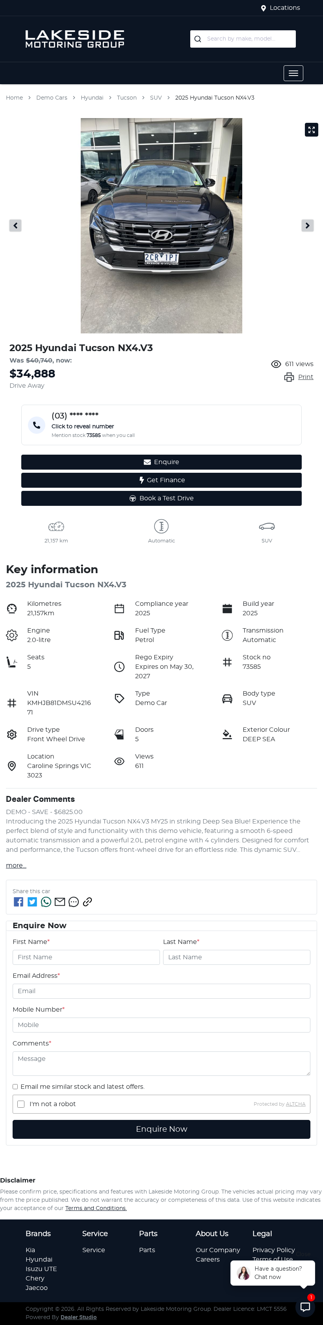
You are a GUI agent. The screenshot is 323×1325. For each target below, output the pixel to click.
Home (14, 98)
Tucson (127, 98)
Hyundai (92, 98)
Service (93, 1250)
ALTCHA (296, 1104)
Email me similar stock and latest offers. (82, 1087)
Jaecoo (37, 1288)
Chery (35, 1278)
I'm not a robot (53, 1104)
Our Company (218, 1250)
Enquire (166, 462)
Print (306, 377)
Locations (285, 8)
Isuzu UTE (41, 1269)
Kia (30, 1250)
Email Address (36, 976)
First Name (31, 942)
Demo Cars (51, 98)
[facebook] (18, 902)
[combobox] (243, 39)
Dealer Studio (79, 1317)
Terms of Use (272, 1260)
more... (16, 865)
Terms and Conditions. (96, 1208)
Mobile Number (39, 1010)
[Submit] (198, 39)
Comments (32, 1043)
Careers (208, 1260)
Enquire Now (161, 1129)
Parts (147, 1250)
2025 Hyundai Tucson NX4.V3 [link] (214, 98)
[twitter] (32, 902)
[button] (293, 73)
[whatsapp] (46, 902)
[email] (60, 902)
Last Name (181, 942)
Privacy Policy (273, 1250)
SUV (156, 98)
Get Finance (166, 480)
